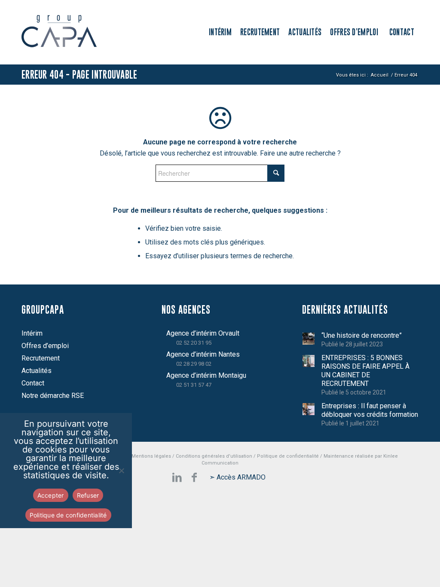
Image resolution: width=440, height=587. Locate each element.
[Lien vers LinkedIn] (177, 477)
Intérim (32, 333)
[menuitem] (220, 32)
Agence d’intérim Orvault (202, 333)
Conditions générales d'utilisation (214, 456)
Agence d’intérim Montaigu (206, 375)
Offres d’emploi (45, 346)
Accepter (50, 495)
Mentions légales (151, 456)
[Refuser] (121, 470)
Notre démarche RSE (52, 395)
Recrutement (40, 358)
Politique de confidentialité (288, 456)
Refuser (88, 495)
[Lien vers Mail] (237, 477)
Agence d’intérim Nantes (203, 354)
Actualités (36, 371)
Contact (32, 383)
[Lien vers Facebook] (194, 477)
